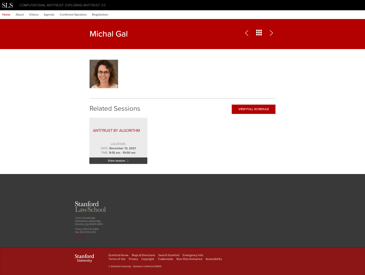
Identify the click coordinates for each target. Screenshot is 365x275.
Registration (100, 15)
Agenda (49, 15)
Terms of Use (116, 259)
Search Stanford (168, 255)
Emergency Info (192, 255)
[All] (259, 33)
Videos (33, 15)
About (20, 15)
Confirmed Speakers (73, 15)
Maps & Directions (143, 255)
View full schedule (253, 109)
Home (6, 15)
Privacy (133, 259)
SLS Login (80, 235)
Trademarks (165, 259)
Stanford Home (118, 255)
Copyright (147, 259)
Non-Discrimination (189, 259)
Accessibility (214, 259)
